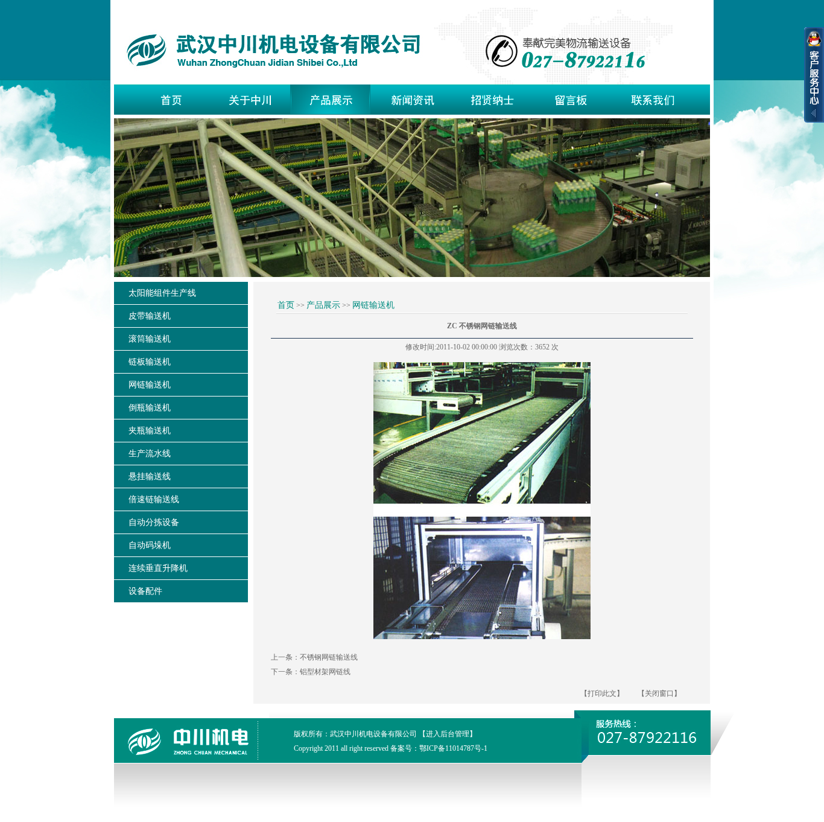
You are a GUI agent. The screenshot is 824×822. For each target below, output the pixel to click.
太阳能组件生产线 (162, 293)
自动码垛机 (149, 545)
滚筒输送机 (149, 338)
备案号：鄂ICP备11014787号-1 (438, 748)
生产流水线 (149, 453)
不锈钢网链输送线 (329, 657)
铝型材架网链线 (325, 671)
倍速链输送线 (153, 499)
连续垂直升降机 (158, 568)
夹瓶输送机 (149, 430)
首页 (285, 305)
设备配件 (145, 591)
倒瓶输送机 (149, 407)
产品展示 (323, 305)
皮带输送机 (149, 315)
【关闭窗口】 (659, 693)
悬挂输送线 (149, 476)
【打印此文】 (602, 693)
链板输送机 (149, 361)
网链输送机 (149, 384)
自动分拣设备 (153, 522)
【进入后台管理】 (448, 734)
